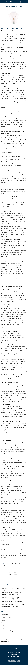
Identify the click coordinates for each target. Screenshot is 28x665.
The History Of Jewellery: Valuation (11, 601)
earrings (14, 563)
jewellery (3, 641)
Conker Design (16, 656)
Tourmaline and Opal (7, 617)
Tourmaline (4, 620)
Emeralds (4, 628)
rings (19, 563)
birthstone (8, 563)
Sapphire (4, 625)
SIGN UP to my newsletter (14, 652)
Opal (2, 623)
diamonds (9, 639)
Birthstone (4, 614)
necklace (4, 565)
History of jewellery (7, 631)
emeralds (19, 639)
